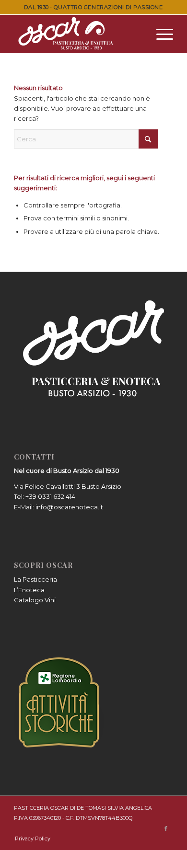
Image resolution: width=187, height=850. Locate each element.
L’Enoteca (29, 590)
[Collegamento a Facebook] (166, 828)
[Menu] (160, 34)
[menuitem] (160, 34)
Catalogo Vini (35, 600)
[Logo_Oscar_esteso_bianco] (77, 34)
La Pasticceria (35, 579)
